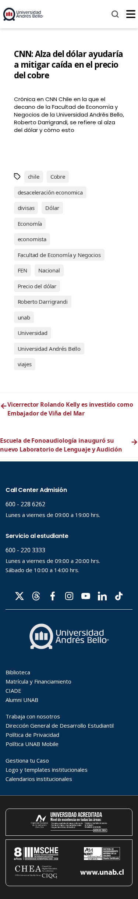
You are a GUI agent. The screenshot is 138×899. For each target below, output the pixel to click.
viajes (25, 364)
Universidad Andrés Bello (49, 348)
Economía (30, 223)
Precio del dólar (37, 286)
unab (24, 317)
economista (32, 239)
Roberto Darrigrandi (43, 301)
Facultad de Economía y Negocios (59, 254)
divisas (26, 207)
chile (33, 176)
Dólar (52, 207)
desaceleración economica (50, 192)
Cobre (57, 176)
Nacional (49, 270)
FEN (23, 270)
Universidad (32, 332)
